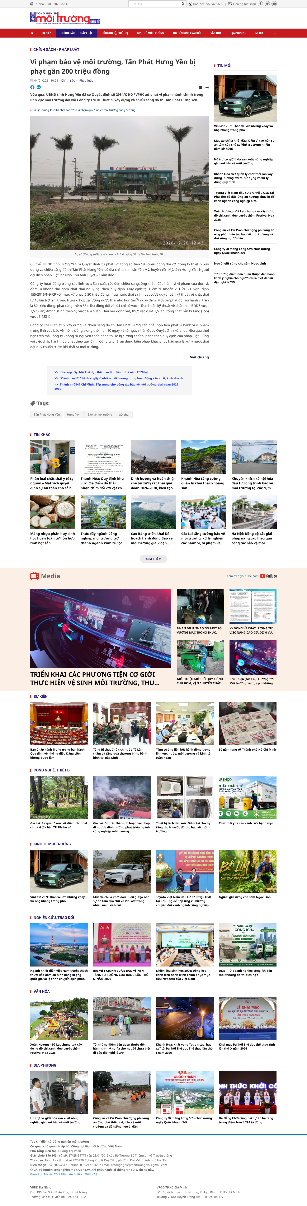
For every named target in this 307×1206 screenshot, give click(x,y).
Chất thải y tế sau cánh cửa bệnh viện (246, 823)
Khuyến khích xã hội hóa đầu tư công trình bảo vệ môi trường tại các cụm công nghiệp (252, 483)
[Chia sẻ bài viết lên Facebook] (32, 87)
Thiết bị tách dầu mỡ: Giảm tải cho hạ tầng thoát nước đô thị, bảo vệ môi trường (183, 827)
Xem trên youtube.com (243, 576)
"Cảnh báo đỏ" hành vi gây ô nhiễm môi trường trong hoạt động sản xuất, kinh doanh (121, 378)
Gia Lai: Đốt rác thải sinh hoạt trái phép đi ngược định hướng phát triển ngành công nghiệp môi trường (121, 827)
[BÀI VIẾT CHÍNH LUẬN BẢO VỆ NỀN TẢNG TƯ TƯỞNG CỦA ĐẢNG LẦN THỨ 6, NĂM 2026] (122, 945)
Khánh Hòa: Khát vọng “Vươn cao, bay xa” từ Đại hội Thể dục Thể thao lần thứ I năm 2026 (184, 1048)
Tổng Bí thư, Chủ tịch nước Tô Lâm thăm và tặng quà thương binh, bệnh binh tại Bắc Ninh (120, 753)
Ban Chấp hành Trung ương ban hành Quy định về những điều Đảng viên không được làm (57, 753)
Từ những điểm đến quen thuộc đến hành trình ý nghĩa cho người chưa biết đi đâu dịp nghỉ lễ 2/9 (244, 278)
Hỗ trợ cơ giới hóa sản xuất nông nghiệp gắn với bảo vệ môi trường (243, 161)
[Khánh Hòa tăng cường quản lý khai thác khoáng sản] (203, 457)
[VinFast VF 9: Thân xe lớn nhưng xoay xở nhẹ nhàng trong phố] (245, 98)
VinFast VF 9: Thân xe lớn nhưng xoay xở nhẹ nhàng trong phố (243, 128)
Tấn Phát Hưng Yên (47, 414)
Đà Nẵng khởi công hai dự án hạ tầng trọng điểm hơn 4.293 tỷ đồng (246, 1120)
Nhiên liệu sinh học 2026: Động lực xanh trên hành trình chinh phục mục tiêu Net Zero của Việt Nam (183, 975)
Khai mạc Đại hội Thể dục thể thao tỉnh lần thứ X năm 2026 (102, 372)
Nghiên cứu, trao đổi (187, 33)
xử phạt (124, 414)
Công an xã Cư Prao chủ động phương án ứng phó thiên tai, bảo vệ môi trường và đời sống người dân (244, 234)
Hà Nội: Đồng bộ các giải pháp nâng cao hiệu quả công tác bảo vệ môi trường (252, 538)
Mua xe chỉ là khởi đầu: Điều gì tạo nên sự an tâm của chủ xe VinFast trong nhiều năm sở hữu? (244, 145)
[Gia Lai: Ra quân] (59, 797)
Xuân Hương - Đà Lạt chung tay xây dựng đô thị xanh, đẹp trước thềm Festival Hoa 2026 (244, 215)
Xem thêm (153, 559)
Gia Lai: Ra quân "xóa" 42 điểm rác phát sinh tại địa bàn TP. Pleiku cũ (58, 825)
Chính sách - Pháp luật (77, 33)
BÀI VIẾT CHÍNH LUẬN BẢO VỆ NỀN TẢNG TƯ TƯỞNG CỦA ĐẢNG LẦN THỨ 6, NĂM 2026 (121, 975)
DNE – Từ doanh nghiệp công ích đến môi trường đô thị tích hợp (245, 973)
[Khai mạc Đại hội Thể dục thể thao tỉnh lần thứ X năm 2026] (248, 1018)
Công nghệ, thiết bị (115, 33)
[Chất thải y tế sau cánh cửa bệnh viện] (248, 797)
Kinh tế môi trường (150, 33)
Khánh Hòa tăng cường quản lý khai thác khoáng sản (202, 483)
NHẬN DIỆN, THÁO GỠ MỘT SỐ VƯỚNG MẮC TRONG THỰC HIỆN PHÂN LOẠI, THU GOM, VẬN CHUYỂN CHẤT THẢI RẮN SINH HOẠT (199, 630)
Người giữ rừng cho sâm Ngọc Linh (240, 263)
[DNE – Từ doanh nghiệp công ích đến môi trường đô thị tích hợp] (248, 945)
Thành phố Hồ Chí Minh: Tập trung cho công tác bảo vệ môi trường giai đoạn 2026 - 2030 (117, 386)
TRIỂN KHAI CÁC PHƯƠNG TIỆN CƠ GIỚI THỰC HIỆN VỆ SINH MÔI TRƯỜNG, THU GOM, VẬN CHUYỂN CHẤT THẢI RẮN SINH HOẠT (94, 678)
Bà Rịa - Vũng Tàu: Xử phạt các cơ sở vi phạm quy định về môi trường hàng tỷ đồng (84, 110)
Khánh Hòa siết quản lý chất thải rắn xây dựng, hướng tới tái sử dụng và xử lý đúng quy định (243, 178)
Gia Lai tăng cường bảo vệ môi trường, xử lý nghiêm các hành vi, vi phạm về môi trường (203, 538)
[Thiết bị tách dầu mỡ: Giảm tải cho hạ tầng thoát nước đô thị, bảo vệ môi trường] (185, 797)
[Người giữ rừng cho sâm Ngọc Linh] (248, 871)
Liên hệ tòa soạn (244, 4)
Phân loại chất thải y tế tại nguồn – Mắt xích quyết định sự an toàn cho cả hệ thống (52, 483)
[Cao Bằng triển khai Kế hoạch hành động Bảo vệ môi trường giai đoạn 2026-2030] (153, 512)
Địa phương (238, 33)
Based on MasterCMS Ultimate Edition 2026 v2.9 (64, 1174)
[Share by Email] (200, 87)
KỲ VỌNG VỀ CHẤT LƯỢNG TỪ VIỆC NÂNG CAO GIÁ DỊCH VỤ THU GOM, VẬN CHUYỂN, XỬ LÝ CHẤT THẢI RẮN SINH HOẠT (252, 630)
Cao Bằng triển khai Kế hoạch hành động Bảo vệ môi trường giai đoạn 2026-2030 (152, 538)
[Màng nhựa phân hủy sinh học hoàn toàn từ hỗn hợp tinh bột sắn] (52, 512)
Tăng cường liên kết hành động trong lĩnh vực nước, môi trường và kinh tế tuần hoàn (183, 753)
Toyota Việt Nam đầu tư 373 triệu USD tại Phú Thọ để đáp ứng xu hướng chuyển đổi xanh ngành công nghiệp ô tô (244, 197)
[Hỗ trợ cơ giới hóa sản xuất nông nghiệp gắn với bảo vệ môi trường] (59, 1092)
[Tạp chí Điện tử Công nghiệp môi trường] (65, 18)
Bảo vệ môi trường (100, 414)
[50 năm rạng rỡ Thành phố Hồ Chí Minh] (248, 723)
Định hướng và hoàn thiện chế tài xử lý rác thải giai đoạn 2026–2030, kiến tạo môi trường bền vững (153, 483)
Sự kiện (47, 33)
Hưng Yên (73, 414)
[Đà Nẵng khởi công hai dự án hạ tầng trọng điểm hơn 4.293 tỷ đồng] (248, 1092)
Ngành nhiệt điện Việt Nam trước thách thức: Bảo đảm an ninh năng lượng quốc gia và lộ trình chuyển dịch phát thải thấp (59, 975)
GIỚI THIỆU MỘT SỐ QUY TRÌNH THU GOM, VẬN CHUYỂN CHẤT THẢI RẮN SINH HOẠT (200, 681)
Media (259, 33)
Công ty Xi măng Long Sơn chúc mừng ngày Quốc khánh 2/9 (242, 251)
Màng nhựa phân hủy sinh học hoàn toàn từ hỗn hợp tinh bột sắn (52, 538)
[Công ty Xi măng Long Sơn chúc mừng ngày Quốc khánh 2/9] (185, 1092)
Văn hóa (216, 33)
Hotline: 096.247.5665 (208, 4)
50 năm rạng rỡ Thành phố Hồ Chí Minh (247, 749)
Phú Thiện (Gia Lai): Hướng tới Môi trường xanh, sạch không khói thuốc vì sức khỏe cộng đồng (252, 681)
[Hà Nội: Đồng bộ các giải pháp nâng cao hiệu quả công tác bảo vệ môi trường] (254, 512)
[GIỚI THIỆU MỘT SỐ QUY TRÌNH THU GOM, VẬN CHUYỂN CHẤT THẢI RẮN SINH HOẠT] (200, 657)
